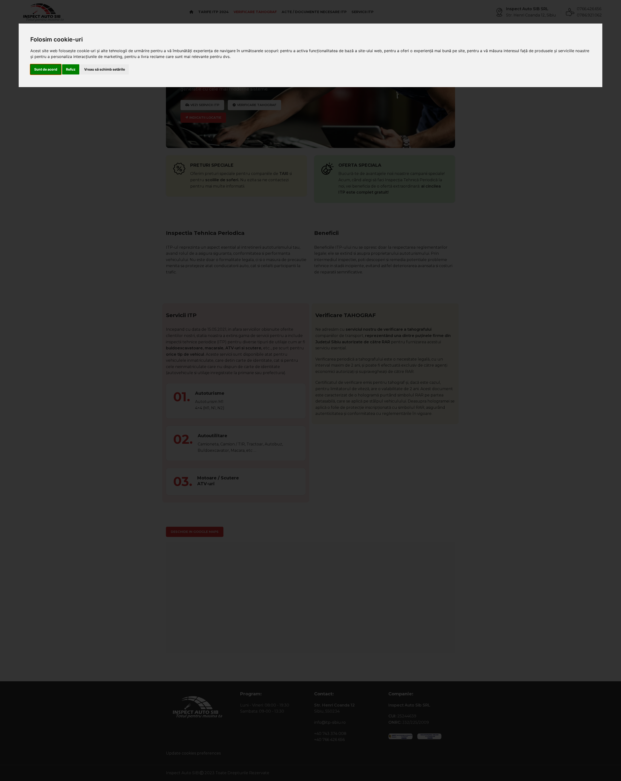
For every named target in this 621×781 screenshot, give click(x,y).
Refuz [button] (70, 69)
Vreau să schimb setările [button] (104, 69)
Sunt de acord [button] (45, 69)
